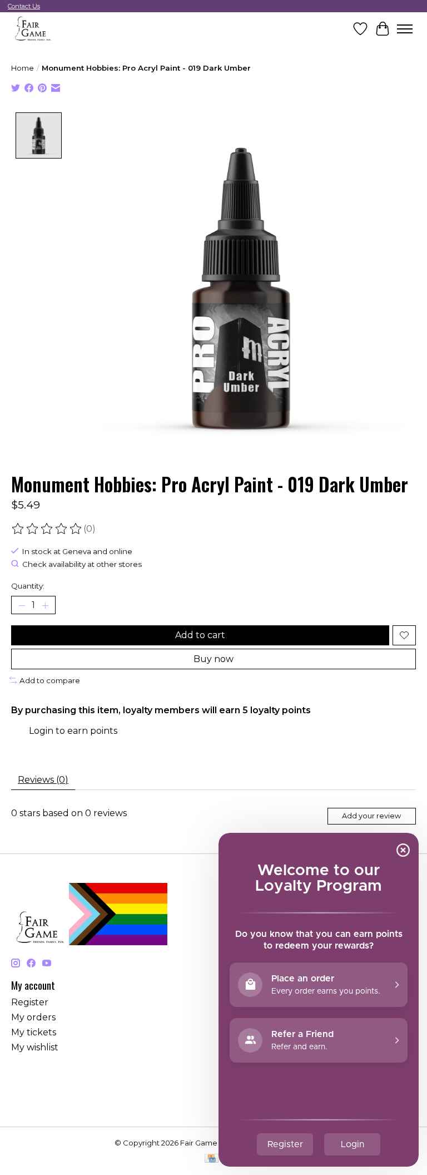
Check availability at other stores (82, 564)
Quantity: (27, 585)
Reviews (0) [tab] (43, 779)
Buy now (213, 659)
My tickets (33, 1032)
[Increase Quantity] (45, 605)
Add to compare (49, 680)
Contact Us (24, 6)
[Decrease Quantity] (21, 605)
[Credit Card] (212, 1159)
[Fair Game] (32, 29)
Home (22, 67)
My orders (33, 1017)
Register (29, 1002)
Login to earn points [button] (73, 730)
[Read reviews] (47, 529)
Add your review (371, 816)
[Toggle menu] (405, 29)
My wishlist (34, 1047)
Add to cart (200, 635)
